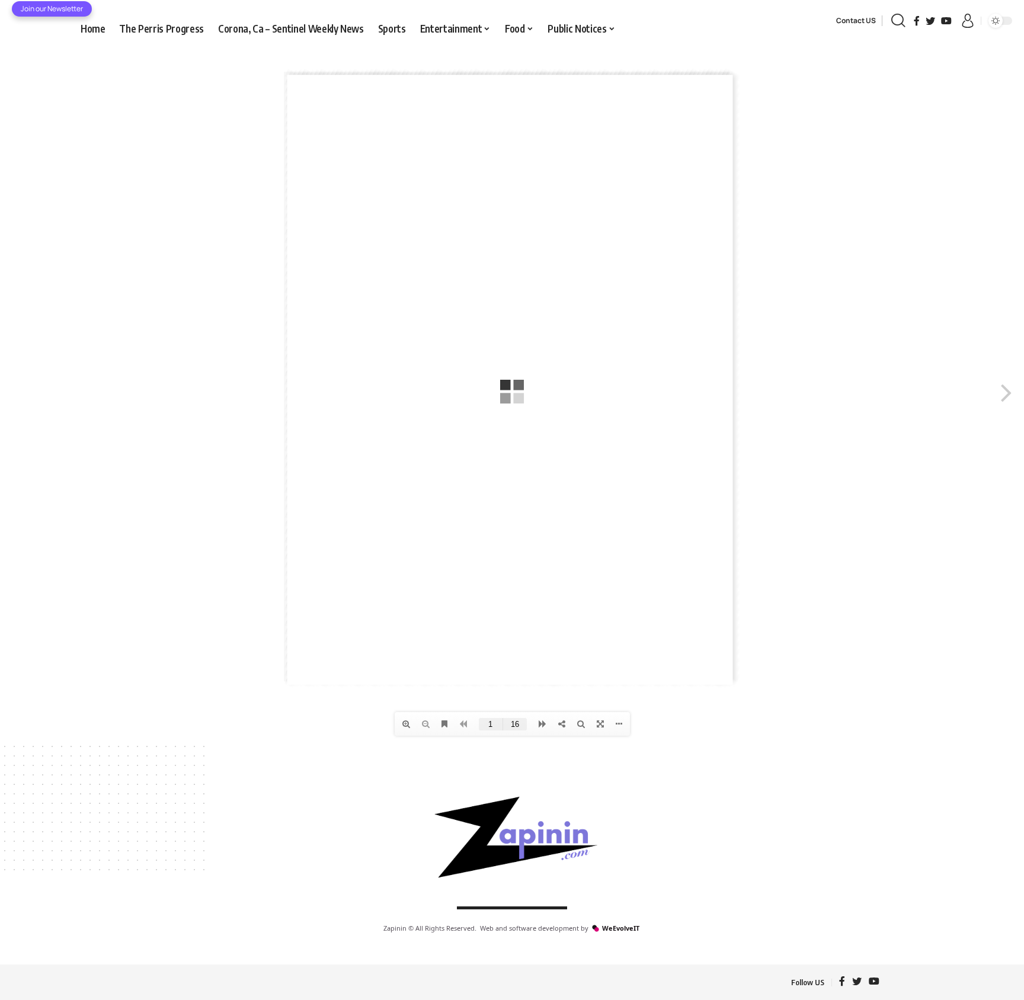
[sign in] (968, 21)
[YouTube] (946, 21)
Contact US (856, 20)
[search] (898, 21)
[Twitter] (930, 21)
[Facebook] (917, 21)
